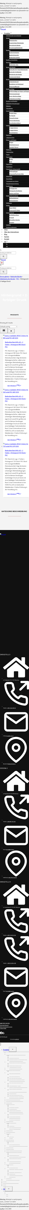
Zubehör (8, 225)
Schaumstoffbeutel (14, 86)
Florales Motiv (13, 113)
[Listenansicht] (11, 331)
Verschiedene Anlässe (15, 123)
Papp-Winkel (12, 208)
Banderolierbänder (14, 52)
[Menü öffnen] (1, 263)
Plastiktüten (9, 167)
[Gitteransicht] (4, 330)
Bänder (8, 38)
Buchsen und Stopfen (11, 101)
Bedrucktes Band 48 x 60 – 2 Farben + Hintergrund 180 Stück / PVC (15, 344)
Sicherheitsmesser (14, 145)
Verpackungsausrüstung (12, 183)
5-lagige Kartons (13, 130)
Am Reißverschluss (14, 215)
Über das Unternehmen (11, 232)
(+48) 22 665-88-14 (11, 708)
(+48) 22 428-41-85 (11, 963)
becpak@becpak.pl (10, 849)
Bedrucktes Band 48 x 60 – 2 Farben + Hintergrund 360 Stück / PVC (15, 399)
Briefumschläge (10, 89)
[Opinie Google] (3, 1034)
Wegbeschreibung (11, 764)
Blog (5, 234)
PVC (17, 279)
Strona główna (4, 277)
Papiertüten (9, 157)
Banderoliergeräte (14, 55)
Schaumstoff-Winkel (14, 210)
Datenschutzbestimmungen (6, 1027)
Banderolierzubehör (14, 57)
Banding (8, 50)
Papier (8, 154)
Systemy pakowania (11, 227)
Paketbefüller (9, 152)
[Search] (3, 256)
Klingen (11, 142)
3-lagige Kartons (13, 128)
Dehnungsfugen (13, 171)
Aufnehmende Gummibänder (13, 35)
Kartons (8, 125)
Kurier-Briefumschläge (15, 96)
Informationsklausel (4, 1025)
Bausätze (8, 62)
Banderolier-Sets (13, 65)
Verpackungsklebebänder (16, 48)
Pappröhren (9, 164)
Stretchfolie (9, 179)
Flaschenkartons (13, 132)
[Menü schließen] (0, 1044)
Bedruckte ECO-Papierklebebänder (18, 69)
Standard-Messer (13, 147)
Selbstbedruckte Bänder (15, 74)
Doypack (11, 217)
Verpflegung (9, 186)
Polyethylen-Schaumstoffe (13, 169)
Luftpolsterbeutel (14, 82)
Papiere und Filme (14, 193)
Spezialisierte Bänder (14, 45)
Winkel (8, 205)
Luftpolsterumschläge (15, 99)
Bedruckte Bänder (10, 67)
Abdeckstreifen (13, 40)
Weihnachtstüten (13, 200)
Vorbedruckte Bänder (14, 77)
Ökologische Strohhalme (15, 191)
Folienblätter (9, 108)
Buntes (11, 159)
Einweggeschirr (13, 188)
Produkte (6, 1050)
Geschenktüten (10, 111)
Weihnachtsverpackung (12, 196)
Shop (6, 230)
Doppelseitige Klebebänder (16, 43)
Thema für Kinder (13, 118)
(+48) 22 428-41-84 (11, 935)
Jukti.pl (17, 1039)
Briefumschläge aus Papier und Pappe (19, 91)
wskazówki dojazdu (12, 877)
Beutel (8, 79)
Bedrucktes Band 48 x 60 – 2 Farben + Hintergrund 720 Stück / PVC (15, 453)
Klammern (9, 135)
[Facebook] (1, 1034)
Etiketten (8, 106)
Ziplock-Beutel (10, 213)
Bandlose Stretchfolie (11, 60)
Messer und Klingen (11, 140)
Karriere (6, 237)
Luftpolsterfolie (10, 137)
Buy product (12, 385)
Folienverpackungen (14, 94)
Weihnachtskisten (13, 198)
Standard (11, 222)
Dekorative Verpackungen (12, 103)
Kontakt (6, 239)
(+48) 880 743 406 (11, 821)
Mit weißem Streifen (14, 220)
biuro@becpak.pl (9, 736)
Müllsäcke (8, 150)
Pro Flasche (12, 115)
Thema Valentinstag (14, 120)
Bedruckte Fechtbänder (15, 72)
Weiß (10, 162)
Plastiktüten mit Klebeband (16, 84)
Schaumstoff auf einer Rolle (16, 174)
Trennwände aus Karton (12, 181)
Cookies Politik (3, 1028)
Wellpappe (9, 203)
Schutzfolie (9, 176)
